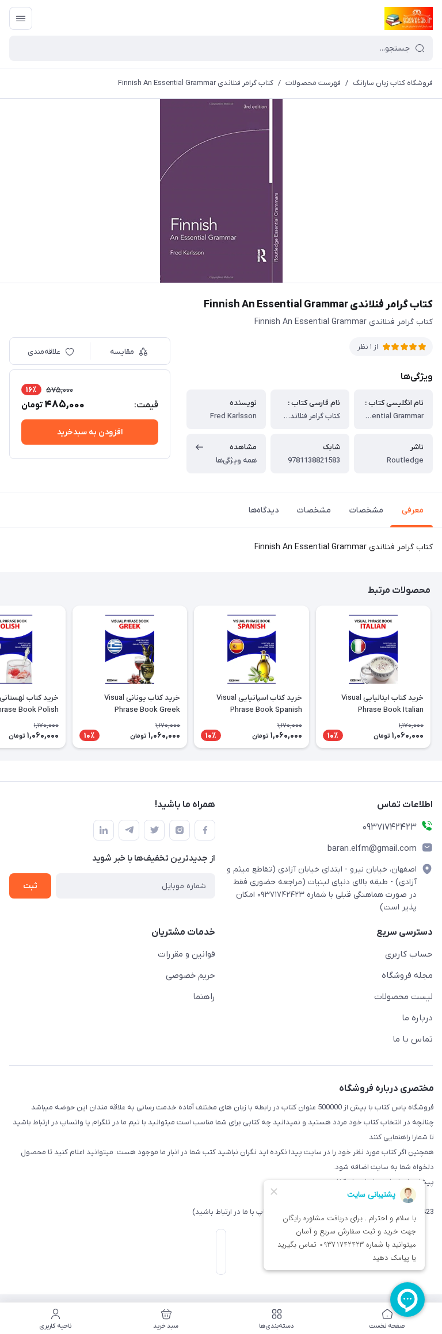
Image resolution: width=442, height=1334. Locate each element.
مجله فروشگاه (407, 975)
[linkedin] (103, 830)
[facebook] (205, 830)
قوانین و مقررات (186, 954)
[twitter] (154, 830)
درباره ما (417, 1018)
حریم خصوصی (190, 975)
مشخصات (366, 510)
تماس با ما (413, 1039)
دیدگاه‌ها (264, 510)
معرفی (413, 510)
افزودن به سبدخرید (90, 432)
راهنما (204, 997)
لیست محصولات (403, 997)
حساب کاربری (409, 954)
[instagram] (179, 830)
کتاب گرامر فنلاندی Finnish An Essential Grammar (195, 83)
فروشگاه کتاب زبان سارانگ (393, 83)
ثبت (30, 886)
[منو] (20, 18)
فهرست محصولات (313, 83)
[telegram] (129, 830)
